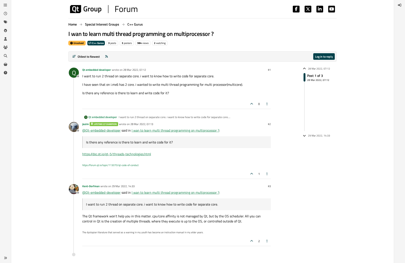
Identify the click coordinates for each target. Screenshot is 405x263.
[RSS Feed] (106, 56)
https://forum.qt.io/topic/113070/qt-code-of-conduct (110, 165)
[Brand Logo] (103, 9)
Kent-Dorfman (91, 186)
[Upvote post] (251, 104)
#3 (269, 186)
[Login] (399, 5)
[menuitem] (399, 5)
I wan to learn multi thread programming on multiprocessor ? (175, 130)
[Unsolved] (5, 72)
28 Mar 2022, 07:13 (141, 124)
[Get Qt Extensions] (5, 64)
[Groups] (5, 47)
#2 (269, 124)
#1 (269, 70)
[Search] (5, 55)
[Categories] (5, 5)
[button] (5, 258)
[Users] (5, 38)
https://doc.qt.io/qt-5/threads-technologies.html (116, 154)
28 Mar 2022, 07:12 (134, 70)
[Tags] (5, 22)
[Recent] (5, 13)
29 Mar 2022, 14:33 (123, 186)
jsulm (85, 124)
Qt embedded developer (96, 70)
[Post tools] (267, 104)
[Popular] (5, 30)
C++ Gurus (98, 43)
